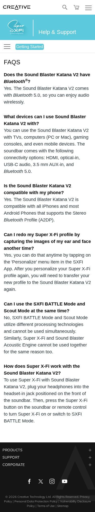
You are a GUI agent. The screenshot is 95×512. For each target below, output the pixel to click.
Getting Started (29, 47)
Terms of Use (46, 506)
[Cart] (76, 7)
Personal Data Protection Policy (36, 501)
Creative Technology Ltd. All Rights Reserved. (48, 497)
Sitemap (62, 506)
